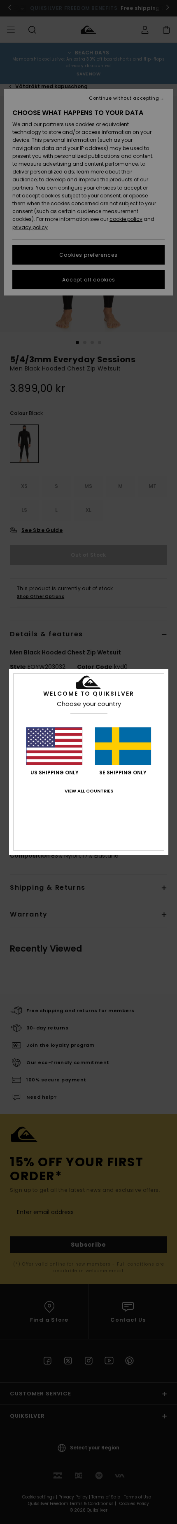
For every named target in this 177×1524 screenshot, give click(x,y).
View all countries (89, 791)
